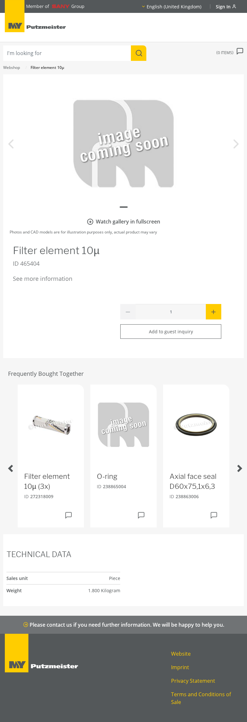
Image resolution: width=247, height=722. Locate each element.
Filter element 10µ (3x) (47, 481)
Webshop (11, 67)
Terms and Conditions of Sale (201, 698)
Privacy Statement (193, 680)
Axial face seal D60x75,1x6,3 (192, 481)
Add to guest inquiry (171, 331)
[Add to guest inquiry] (68, 515)
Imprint (180, 667)
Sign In (224, 7)
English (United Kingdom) (174, 7)
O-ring (107, 476)
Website (181, 653)
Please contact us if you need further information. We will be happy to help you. (126, 624)
